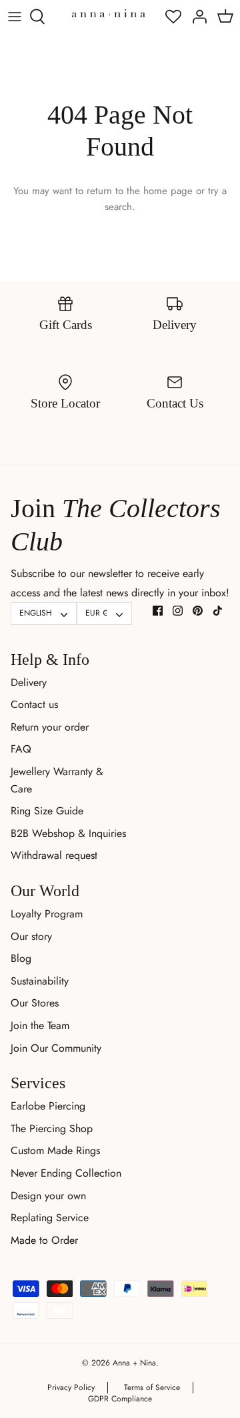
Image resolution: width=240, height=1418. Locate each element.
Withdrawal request (54, 855)
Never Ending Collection (66, 1173)
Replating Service (50, 1217)
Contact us (34, 704)
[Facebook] (158, 611)
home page (168, 190)
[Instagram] (178, 611)
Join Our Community (56, 1048)
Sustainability (40, 981)
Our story (31, 936)
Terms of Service (152, 1387)
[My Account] (196, 16)
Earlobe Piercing (48, 1106)
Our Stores (35, 1002)
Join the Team (40, 1025)
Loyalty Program (47, 913)
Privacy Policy (71, 1387)
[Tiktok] (218, 611)
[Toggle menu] (14, 16)
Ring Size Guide (47, 810)
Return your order (50, 727)
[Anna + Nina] (108, 13)
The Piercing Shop (52, 1128)
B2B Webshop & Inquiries (68, 833)
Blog (21, 958)
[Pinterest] (198, 611)
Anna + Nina (134, 1363)
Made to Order (44, 1240)
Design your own (48, 1195)
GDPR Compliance (120, 1399)
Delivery (29, 682)
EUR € (96, 613)
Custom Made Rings (55, 1150)
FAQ (21, 749)
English (35, 613)
